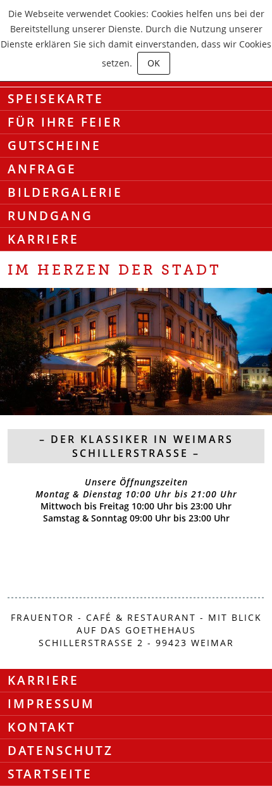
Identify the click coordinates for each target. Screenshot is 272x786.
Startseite (50, 774)
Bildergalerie (65, 192)
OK (153, 63)
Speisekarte (56, 98)
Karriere (43, 239)
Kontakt (42, 727)
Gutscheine (54, 145)
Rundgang (50, 216)
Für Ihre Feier (65, 122)
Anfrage (42, 169)
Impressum (51, 704)
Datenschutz (60, 750)
